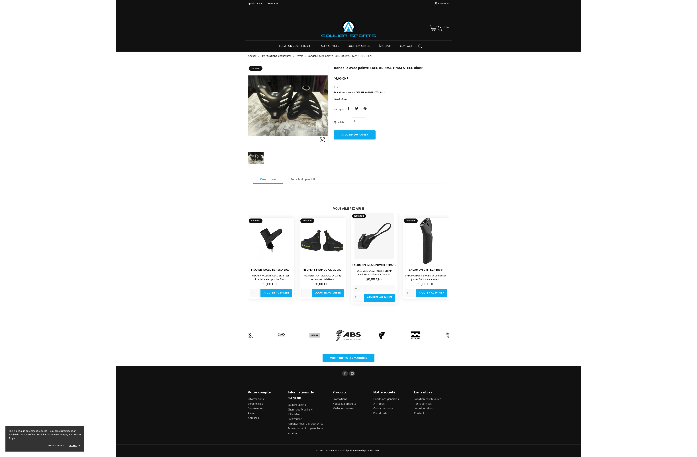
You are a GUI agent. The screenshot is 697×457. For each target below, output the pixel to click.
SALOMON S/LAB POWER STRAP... (374, 265)
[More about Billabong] (415, 335)
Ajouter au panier (354, 134)
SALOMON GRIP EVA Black (426, 270)
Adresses (253, 418)
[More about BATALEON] (382, 335)
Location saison (359, 46)
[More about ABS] (348, 335)
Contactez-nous (383, 408)
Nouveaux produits (344, 404)
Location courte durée (295, 46)
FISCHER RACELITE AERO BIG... (270, 270)
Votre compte (259, 392)
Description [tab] (268, 179)
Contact (406, 46)
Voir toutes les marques (348, 358)
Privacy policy (56, 446)
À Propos (379, 404)
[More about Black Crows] (449, 335)
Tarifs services (329, 46)
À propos (385, 46)
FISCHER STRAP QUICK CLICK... (322, 270)
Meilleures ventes (343, 408)
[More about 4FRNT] (315, 335)
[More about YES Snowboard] (247, 335)
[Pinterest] (365, 109)
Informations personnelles (256, 401)
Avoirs (251, 413)
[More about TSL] (281, 335)
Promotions (340, 399)
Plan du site (380, 413)
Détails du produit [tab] (303, 179)
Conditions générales (386, 399)
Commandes (255, 408)
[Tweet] (357, 109)
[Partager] (348, 109)
